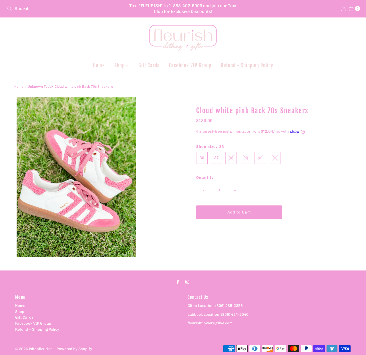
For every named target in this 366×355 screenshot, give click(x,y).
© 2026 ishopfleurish (34, 349)
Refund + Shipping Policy (247, 65)
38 (231, 158)
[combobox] (62, 8)
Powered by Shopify (74, 349)
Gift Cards (149, 65)
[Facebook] (178, 282)
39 (245, 158)
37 (216, 158)
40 (260, 158)
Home (99, 65)
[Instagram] (187, 282)
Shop (120, 65)
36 (202, 158)
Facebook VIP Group (190, 65)
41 (274, 158)
